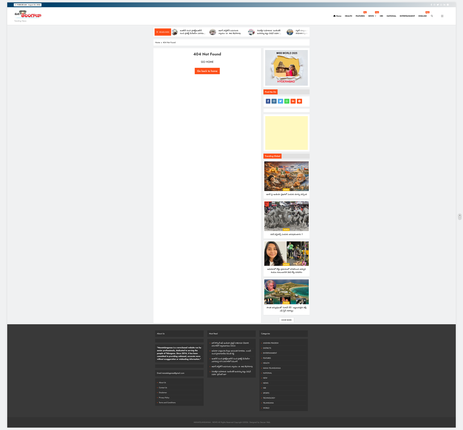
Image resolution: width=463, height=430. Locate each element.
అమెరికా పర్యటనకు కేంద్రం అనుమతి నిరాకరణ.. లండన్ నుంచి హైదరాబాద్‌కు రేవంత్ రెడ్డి (231, 352)
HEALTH (348, 16)
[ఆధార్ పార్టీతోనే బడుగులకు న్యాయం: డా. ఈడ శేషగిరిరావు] (184, 32)
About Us (162, 382)
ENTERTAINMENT (407, 16)
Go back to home (207, 71)
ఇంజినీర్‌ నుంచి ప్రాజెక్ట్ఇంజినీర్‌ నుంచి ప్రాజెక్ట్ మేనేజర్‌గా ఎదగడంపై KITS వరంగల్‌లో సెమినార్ (231, 360)
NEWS (373, 15)
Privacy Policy (164, 397)
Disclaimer (163, 392)
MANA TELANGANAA (272, 368)
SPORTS (266, 393)
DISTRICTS (267, 348)
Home (338, 16)
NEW (265, 378)
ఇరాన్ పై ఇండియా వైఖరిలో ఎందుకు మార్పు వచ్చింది (286, 194)
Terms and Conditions (167, 402)
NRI (381, 16)
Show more (286, 320)
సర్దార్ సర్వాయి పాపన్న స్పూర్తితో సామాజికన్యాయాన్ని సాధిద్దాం (279, 32)
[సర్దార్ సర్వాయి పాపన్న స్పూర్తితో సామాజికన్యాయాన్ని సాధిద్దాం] (261, 32)
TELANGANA (268, 403)
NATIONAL (391, 16)
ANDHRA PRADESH (271, 343)
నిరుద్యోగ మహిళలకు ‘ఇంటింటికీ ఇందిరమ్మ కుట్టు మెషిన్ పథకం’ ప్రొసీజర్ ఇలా (240, 33)
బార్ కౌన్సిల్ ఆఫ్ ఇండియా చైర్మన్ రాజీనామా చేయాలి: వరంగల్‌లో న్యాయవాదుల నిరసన (230, 344)
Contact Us (163, 387)
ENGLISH (424, 15)
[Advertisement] (286, 133)
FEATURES (361, 15)
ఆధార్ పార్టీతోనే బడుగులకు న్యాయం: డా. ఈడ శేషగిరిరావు (201, 32)
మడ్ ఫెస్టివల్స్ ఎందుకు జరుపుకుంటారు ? (286, 234)
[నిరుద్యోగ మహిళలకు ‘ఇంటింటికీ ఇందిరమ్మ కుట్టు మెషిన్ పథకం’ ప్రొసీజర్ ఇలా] (223, 32)
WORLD (286, 190)
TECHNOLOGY (269, 398)
